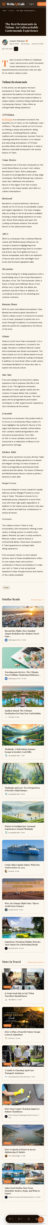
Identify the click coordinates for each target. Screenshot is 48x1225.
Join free (42, 4)
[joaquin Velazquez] (5, 42)
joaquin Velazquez (17, 41)
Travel (11, 11)
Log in (31, 4)
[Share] (36, 1219)
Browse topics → (37, 600)
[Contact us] (41, 1220)
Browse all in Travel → (36, 962)
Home (4, 11)
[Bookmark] (29, 1219)
